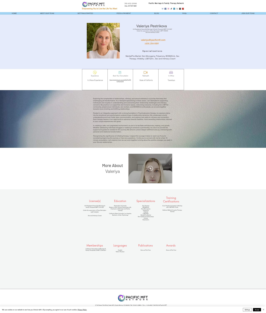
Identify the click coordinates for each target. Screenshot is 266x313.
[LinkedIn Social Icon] (174, 9)
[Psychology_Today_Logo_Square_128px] (162, 9)
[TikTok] (171, 9)
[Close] (263, 309)
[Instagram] (168, 9)
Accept (257, 310)
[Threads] (180, 9)
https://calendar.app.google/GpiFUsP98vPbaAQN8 (120, 80)
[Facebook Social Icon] (165, 9)
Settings (247, 310)
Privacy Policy (82, 310)
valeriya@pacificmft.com (153, 40)
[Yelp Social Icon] (183, 9)
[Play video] (150, 168)
